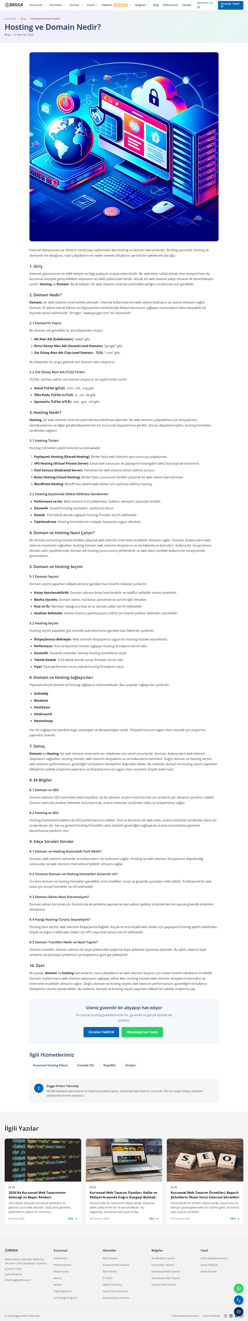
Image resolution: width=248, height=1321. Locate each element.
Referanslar (170, 5)
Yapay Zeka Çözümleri (115, 1291)
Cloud (90, 5)
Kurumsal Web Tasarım (116, 1265)
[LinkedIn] (230, 1316)
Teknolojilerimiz (63, 1291)
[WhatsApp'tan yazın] (238, 1288)
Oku (70, 1218)
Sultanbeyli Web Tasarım (166, 1271)
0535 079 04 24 (13, 1274)
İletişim (130, 1065)
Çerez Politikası (209, 1265)
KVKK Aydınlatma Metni (214, 1258)
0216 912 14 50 (205, 5)
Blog (156, 5)
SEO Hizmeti (110, 1271)
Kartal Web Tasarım (163, 1265)
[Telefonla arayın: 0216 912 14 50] (238, 1300)
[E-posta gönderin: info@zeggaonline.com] (238, 1311)
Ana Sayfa (10, 18)
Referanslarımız (62, 1265)
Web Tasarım (110, 1258)
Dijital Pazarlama (112, 1284)
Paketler (114, 5)
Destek (187, 5)
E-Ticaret (108, 1278)
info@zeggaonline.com (18, 1280)
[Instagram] (225, 1316)
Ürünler (74, 5)
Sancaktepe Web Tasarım (166, 1278)
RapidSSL (109, 1065)
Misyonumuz (61, 1271)
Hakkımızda (60, 1258)
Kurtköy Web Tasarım (164, 1284)
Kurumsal (35, 5)
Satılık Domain (209, 1271)
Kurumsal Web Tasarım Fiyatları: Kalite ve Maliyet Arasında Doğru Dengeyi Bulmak (123, 1194)
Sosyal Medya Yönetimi (116, 1298)
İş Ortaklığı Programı (65, 1298)
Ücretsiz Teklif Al (230, 5)
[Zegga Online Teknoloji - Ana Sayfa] (14, 5)
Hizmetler (55, 5)
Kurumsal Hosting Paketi (50, 1065)
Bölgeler (140, 5)
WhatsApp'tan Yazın (142, 1032)
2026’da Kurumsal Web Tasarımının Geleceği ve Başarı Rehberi (37, 1194)
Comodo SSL (85, 1065)
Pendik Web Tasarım (163, 1258)
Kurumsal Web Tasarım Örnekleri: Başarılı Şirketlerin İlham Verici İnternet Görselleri (205, 1194)
